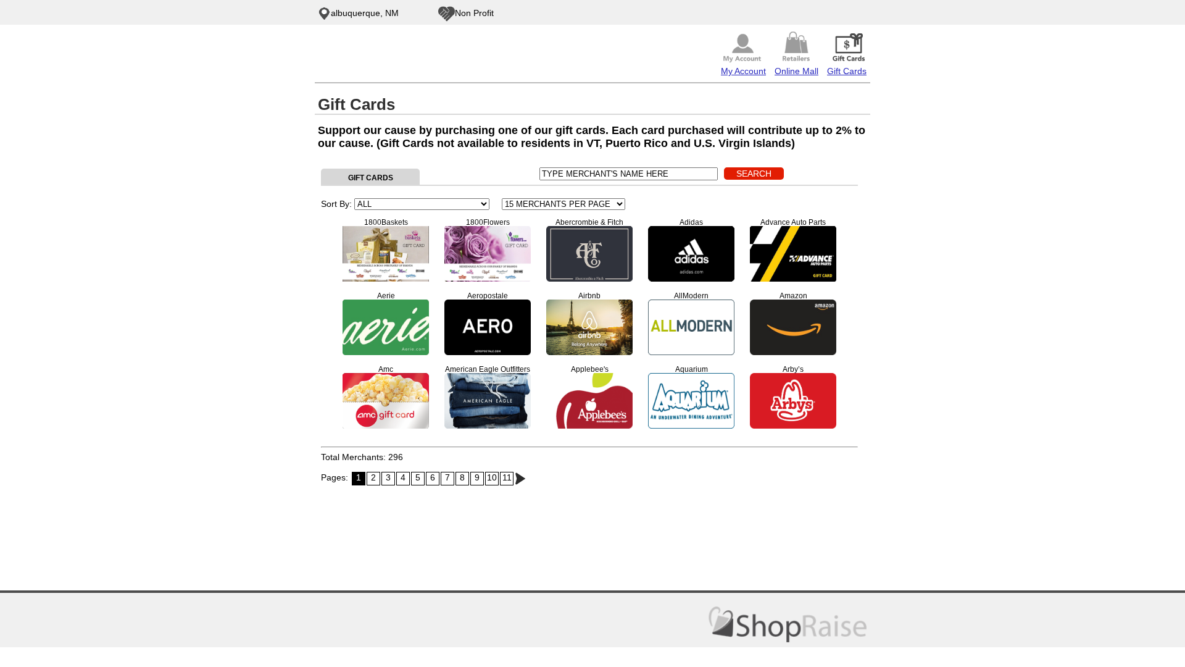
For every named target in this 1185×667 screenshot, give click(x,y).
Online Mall (796, 71)
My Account (743, 71)
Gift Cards (847, 71)
